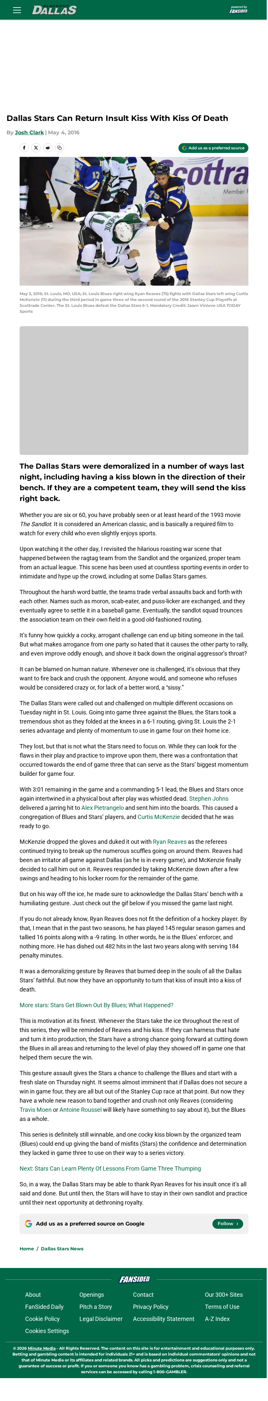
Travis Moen (36, 1109)
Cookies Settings (47, 1330)
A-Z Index (217, 1318)
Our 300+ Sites (224, 1294)
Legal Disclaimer (101, 1318)
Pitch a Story (95, 1306)
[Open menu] (17, 10)
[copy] (59, 147)
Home (27, 1249)
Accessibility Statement (163, 1318)
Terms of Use (222, 1306)
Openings (91, 1294)
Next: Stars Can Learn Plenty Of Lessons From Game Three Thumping (110, 1168)
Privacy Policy (151, 1306)
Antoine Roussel (80, 1109)
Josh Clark (29, 132)
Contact (143, 1294)
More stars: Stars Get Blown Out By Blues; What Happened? (97, 1005)
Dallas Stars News (62, 1249)
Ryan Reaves (170, 841)
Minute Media (42, 1348)
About (33, 1294)
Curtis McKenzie (159, 816)
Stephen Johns (208, 798)
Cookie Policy (42, 1318)
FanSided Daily (44, 1306)
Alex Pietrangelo (102, 807)
